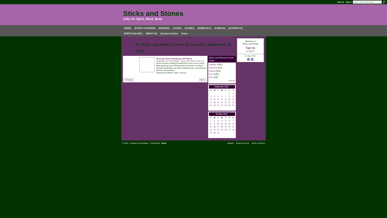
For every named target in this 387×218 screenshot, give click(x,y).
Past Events (148, 39)
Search (384, 2)
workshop (213, 68)
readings (182, 73)
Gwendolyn (143, 143)
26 (218, 105)
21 (226, 102)
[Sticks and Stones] (128, 50)
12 (218, 99)
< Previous (129, 80)
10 (211, 99)
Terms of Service (258, 143)
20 (222, 102)
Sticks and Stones (153, 13)
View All (232, 81)
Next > (202, 80)
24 (211, 105)
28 (226, 105)
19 (218, 102)
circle (211, 74)
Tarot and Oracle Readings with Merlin (174, 59)
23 (233, 102)
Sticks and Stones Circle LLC (193, 61)
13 (222, 99)
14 (226, 99)
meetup (212, 71)
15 (229, 99)
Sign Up (340, 2)
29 (229, 105)
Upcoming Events (131, 39)
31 (218, 133)
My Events (162, 39)
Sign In (348, 2)
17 (211, 102)
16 (233, 99)
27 (222, 105)
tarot (211, 77)
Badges (231, 143)
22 (229, 102)
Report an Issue (242, 143)
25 (222, 130)
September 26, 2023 (164, 61)
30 (233, 105)
